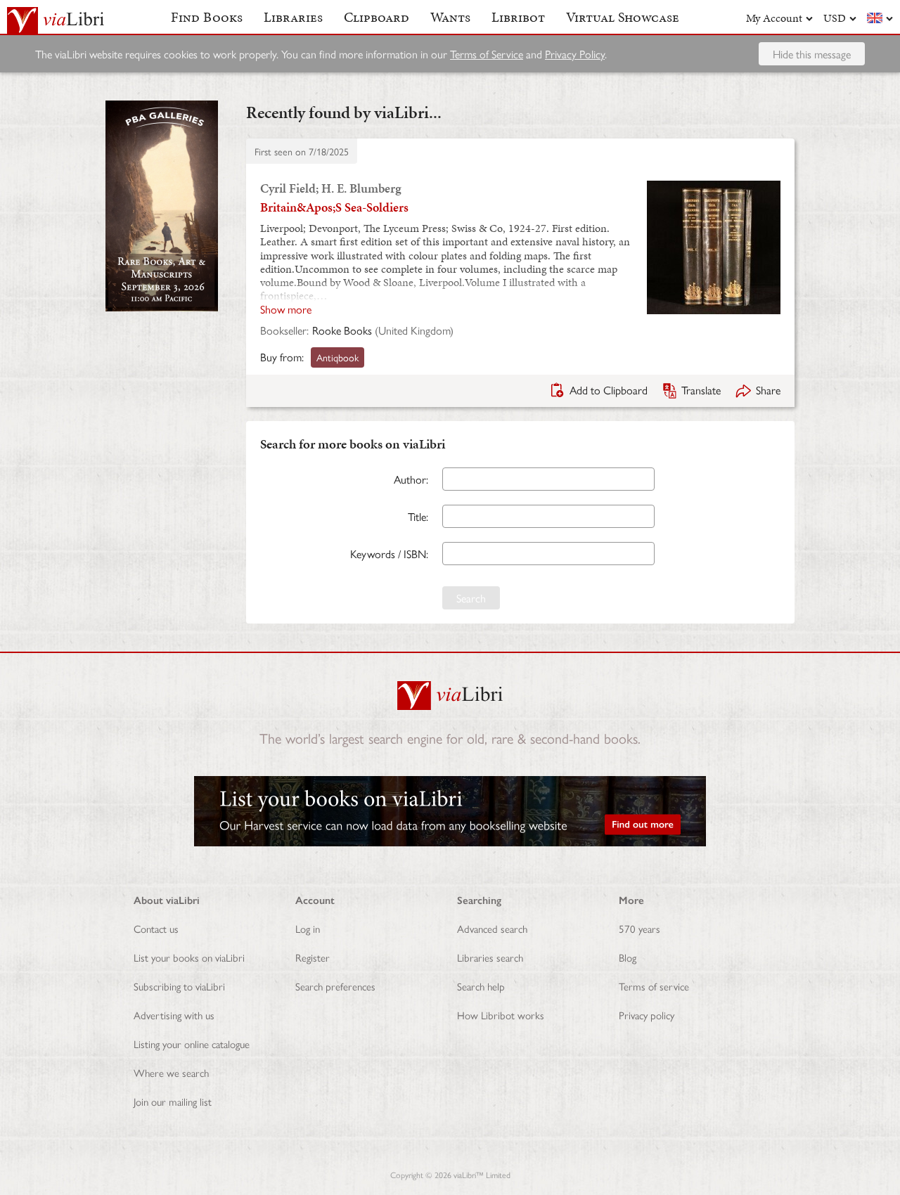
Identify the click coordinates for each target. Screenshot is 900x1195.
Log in (307, 928)
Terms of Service (486, 54)
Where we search (171, 1072)
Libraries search (490, 957)
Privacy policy (646, 1014)
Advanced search (492, 928)
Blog (627, 957)
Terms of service (654, 985)
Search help (481, 985)
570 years (639, 928)
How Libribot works (500, 1014)
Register (312, 957)
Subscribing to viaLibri (179, 985)
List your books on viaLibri (189, 957)
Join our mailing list (173, 1101)
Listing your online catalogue (192, 1043)
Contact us (156, 928)
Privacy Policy (575, 54)
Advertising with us (174, 1014)
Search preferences (335, 985)
